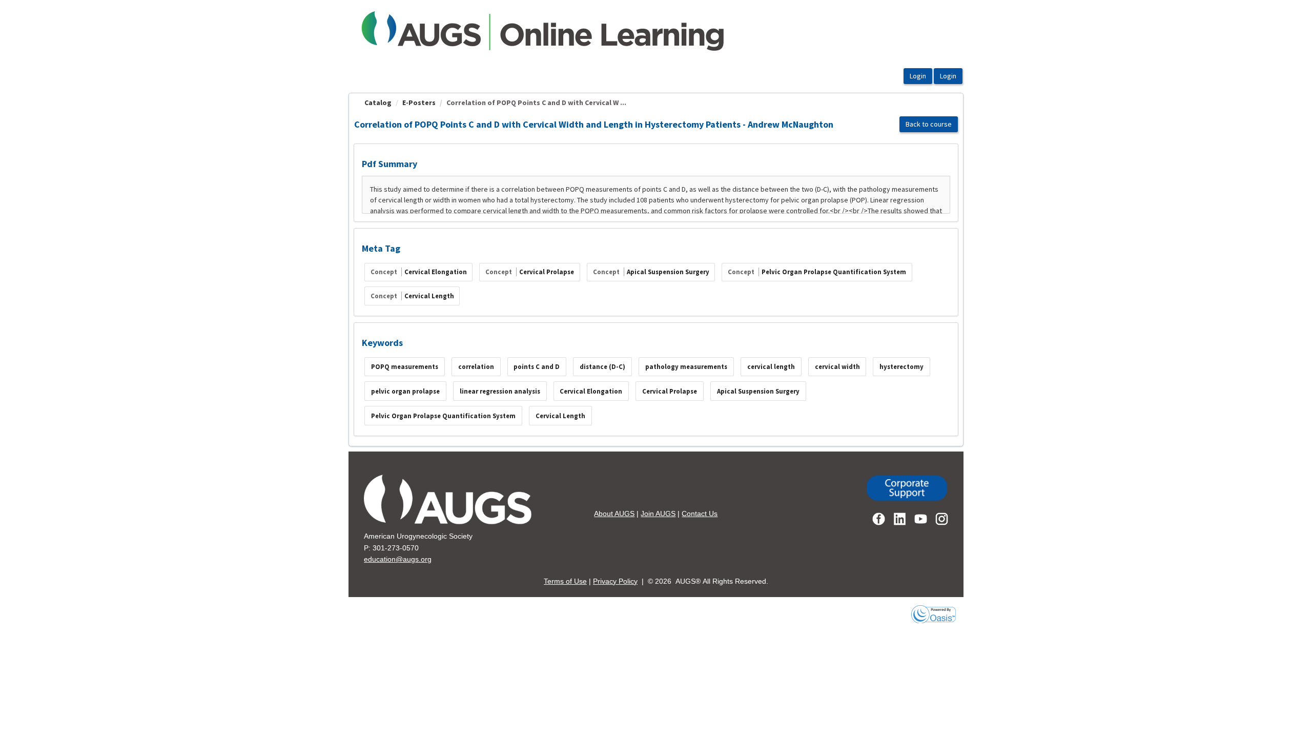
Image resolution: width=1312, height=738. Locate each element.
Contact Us (699, 513)
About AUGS (614, 513)
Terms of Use (565, 581)
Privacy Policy (615, 581)
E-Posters (419, 102)
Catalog (378, 102)
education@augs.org (398, 559)
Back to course (929, 124)
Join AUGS (658, 513)
